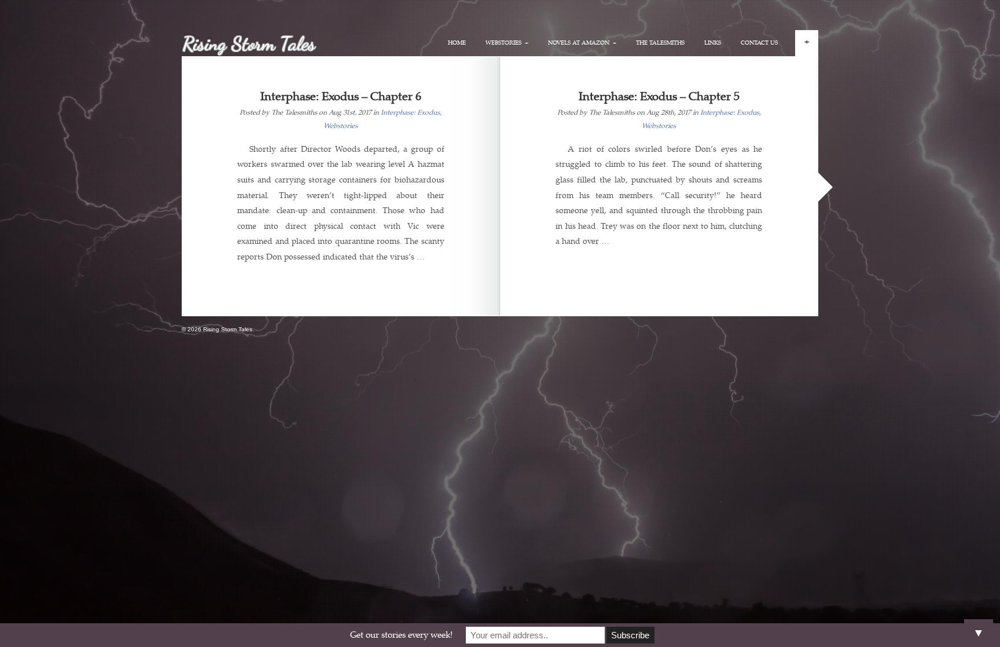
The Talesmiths (660, 42)
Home (457, 42)
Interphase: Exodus (410, 112)
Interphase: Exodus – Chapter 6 (340, 96)
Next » (825, 187)
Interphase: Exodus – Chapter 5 (659, 96)
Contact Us (759, 42)
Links (712, 42)
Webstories (340, 126)
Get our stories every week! (401, 635)
